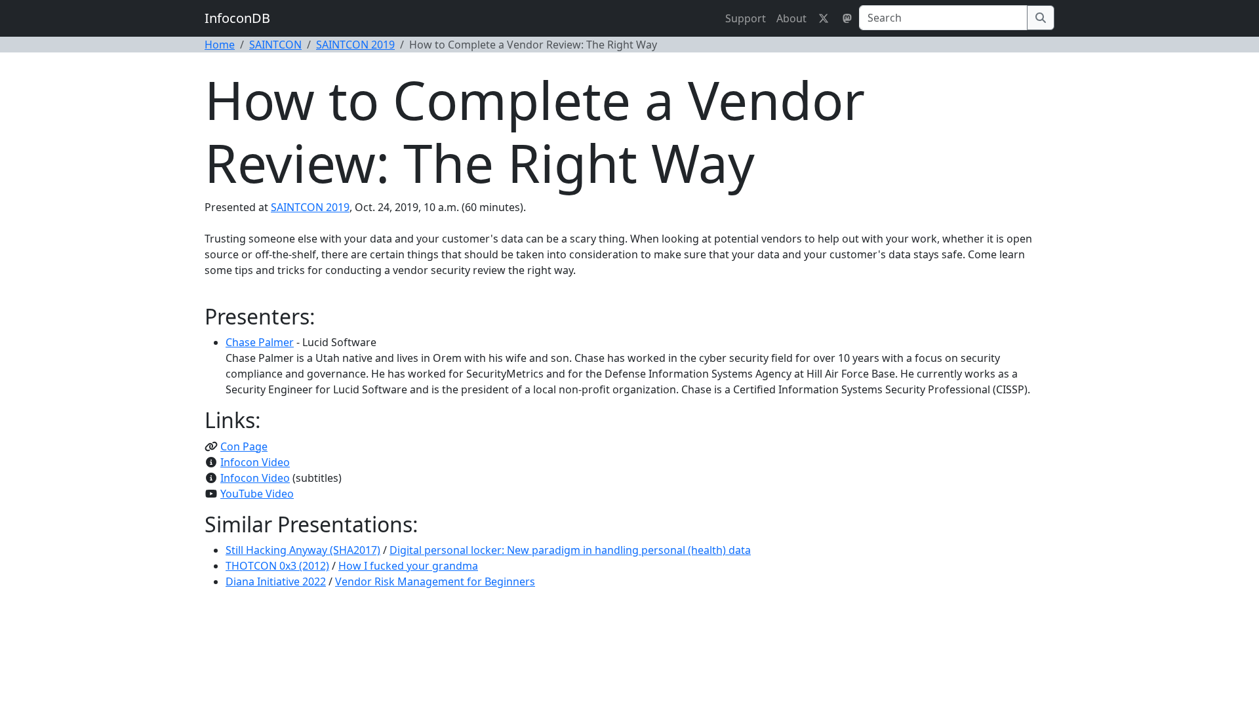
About (791, 18)
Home (220, 44)
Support (745, 18)
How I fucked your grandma (408, 566)
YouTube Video (257, 493)
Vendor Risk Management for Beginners (435, 581)
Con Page (244, 446)
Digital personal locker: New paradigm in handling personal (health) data (570, 550)
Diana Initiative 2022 (276, 581)
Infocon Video (255, 462)
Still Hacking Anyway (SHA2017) (303, 550)
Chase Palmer (260, 342)
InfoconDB (237, 18)
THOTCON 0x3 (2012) (277, 566)
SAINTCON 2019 (355, 44)
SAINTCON (275, 44)
